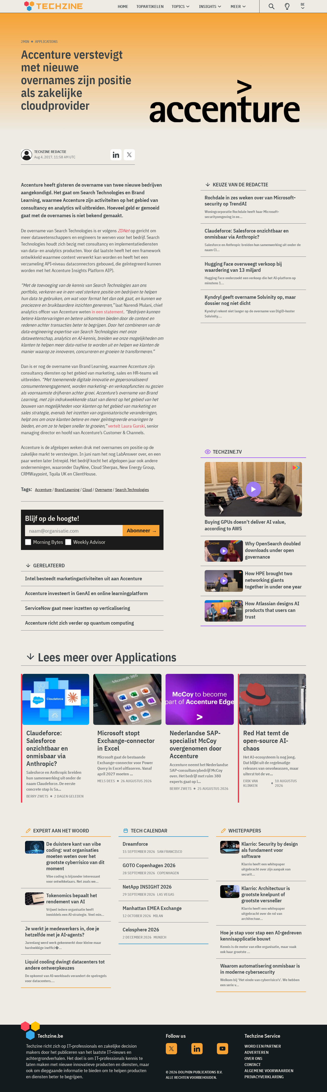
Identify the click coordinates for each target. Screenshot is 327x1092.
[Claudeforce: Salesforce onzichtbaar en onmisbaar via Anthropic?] (55, 699)
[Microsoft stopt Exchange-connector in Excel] (127, 699)
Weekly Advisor (89, 541)
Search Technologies (132, 489)
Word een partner (262, 1046)
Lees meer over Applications (107, 657)
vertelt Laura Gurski (126, 426)
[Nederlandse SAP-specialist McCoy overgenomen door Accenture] (200, 699)
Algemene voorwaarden (268, 1070)
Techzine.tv (227, 451)
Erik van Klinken (250, 783)
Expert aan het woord (61, 830)
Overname (103, 489)
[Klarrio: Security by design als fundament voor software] (229, 859)
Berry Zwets (37, 796)
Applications (46, 41)
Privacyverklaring (264, 1076)
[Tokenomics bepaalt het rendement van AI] (34, 904)
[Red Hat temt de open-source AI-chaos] (272, 699)
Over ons (253, 1058)
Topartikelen (150, 6)
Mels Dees (106, 781)
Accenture (43, 489)
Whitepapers (244, 830)
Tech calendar (149, 830)
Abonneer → (142, 530)
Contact (252, 1064)
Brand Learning (67, 489)
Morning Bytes (48, 541)
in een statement (107, 312)
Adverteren (256, 1052)
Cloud (87, 489)
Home (123, 6)
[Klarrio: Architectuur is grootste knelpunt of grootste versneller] (229, 903)
